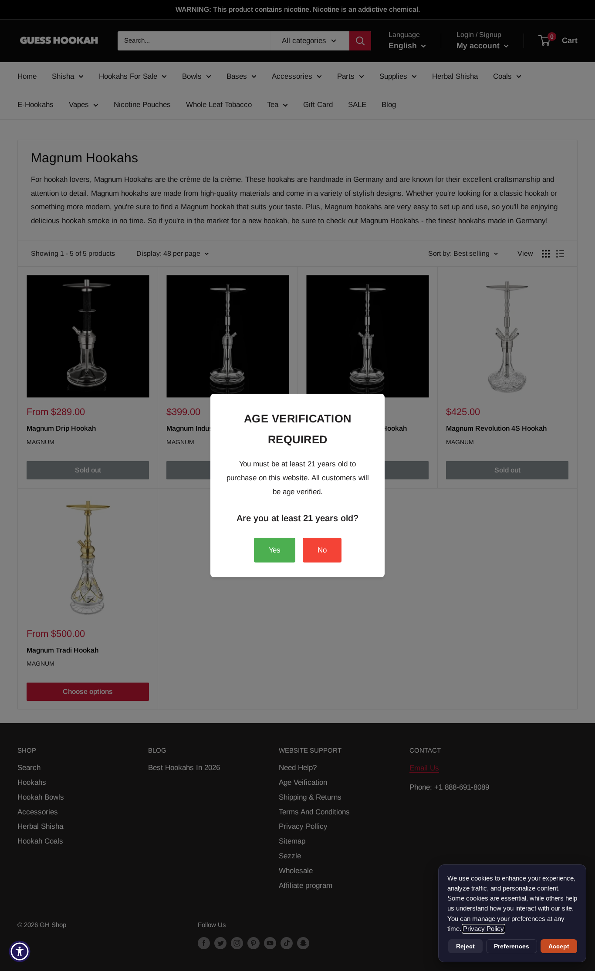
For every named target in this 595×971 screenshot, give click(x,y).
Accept (558, 946)
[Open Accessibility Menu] (19, 951)
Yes (275, 550)
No (322, 550)
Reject (465, 946)
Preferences (511, 946)
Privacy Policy (483, 928)
